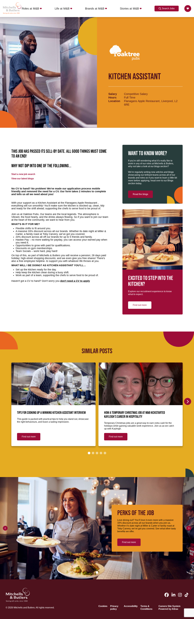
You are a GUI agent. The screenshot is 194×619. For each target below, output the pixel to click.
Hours (112, 97)
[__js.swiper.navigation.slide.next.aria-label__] (187, 401)
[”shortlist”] (187, 8)
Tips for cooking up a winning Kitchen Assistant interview (51, 413)
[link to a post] (53, 384)
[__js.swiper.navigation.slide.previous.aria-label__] (5, 528)
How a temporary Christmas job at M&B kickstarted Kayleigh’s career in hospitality (134, 415)
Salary (112, 93)
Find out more (140, 305)
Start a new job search (23, 174)
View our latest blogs (22, 178)
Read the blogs (140, 194)
